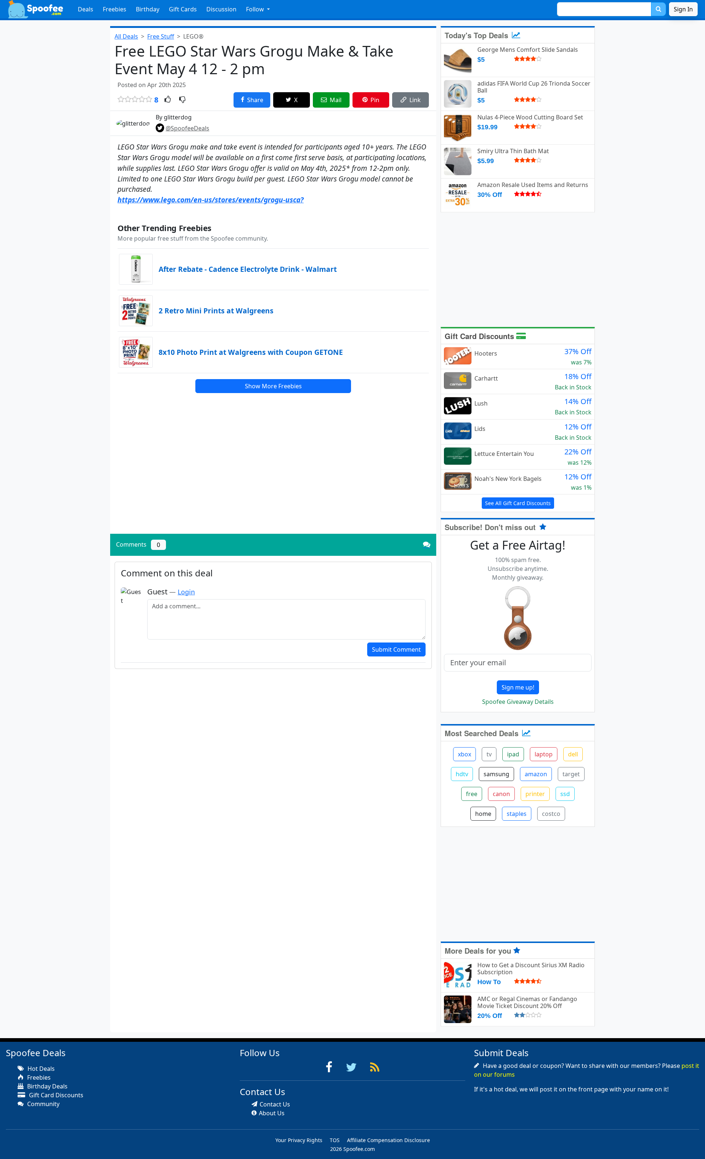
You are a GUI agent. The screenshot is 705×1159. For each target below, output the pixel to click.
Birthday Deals (47, 1086)
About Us (272, 1113)
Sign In (683, 9)
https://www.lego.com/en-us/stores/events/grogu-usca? (211, 200)
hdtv (462, 774)
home (483, 814)
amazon (536, 774)
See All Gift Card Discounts (518, 503)
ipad (513, 754)
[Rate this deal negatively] (182, 100)
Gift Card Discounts (480, 336)
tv (489, 754)
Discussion (221, 9)
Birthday (147, 9)
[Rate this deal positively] (167, 100)
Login (186, 591)
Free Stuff (160, 36)
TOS (335, 1140)
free (471, 794)
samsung (496, 774)
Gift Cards (183, 9)
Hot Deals (40, 1069)
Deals (85, 9)
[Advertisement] (273, 476)
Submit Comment (396, 649)
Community (42, 1104)
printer (535, 794)
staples (517, 814)
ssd (565, 794)
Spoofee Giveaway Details (518, 702)
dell (573, 754)
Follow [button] (255, 9)
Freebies (114, 9)
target (571, 774)
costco (551, 814)
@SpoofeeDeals (187, 128)
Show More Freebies (273, 386)
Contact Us (275, 1104)
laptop (544, 754)
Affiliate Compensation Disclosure (388, 1140)
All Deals (126, 36)
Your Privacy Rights (298, 1140)
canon (501, 794)
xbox (464, 754)
